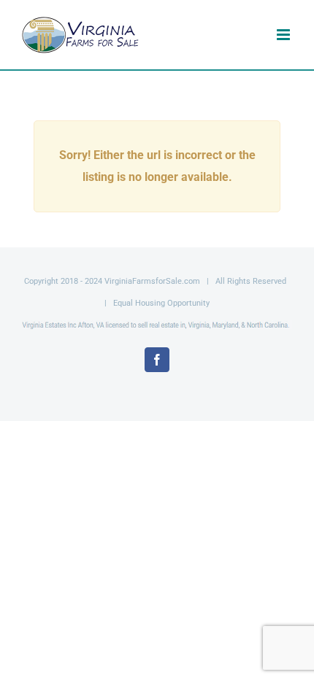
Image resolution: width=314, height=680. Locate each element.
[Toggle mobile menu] (284, 34)
